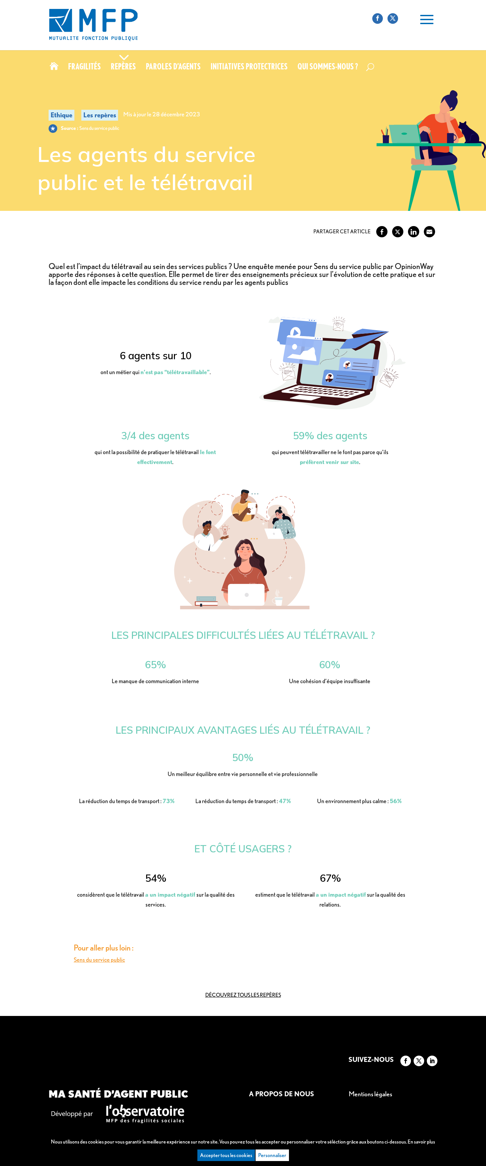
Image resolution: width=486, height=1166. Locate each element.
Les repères (99, 115)
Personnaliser (272, 1155)
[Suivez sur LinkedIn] (432, 1061)
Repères (123, 67)
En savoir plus (421, 1142)
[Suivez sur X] (419, 1061)
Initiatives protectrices (249, 67)
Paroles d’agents (173, 67)
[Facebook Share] (382, 231)
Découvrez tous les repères (243, 995)
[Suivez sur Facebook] (405, 1061)
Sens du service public (99, 959)
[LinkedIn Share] (413, 231)
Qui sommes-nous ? (328, 67)
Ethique (61, 115)
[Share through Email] (429, 231)
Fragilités (84, 67)
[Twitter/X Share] (397, 231)
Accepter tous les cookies (226, 1155)
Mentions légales (370, 1094)
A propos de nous (281, 1094)
